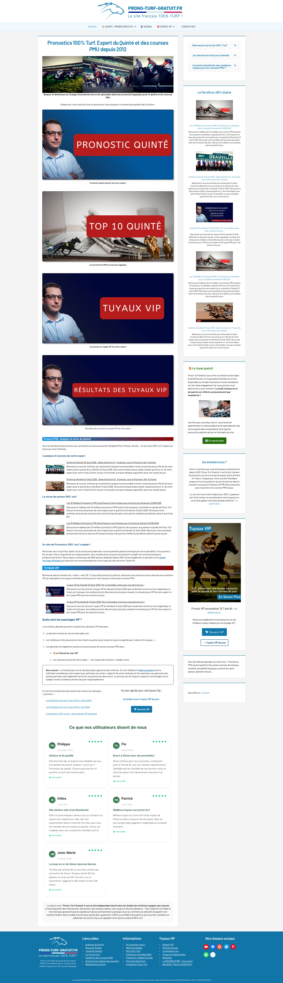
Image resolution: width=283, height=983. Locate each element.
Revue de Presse (93, 947)
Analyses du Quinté (94, 944)
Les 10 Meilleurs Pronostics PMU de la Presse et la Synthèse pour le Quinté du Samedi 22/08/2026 (112, 523)
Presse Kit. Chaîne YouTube (139, 957)
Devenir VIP (168, 944)
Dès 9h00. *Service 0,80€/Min (177, 964)
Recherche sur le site (95, 964)
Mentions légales (134, 947)
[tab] (214, 45)
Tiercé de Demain (93, 951)
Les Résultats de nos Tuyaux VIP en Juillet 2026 (69, 700)
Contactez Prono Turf (136, 964)
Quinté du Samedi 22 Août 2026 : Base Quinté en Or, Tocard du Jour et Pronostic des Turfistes (111, 462)
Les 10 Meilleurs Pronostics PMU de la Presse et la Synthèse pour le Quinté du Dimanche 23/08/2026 (113, 503)
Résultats (167, 957)
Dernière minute (170, 947)
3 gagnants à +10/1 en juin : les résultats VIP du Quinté (71, 713)
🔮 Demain (146, 26)
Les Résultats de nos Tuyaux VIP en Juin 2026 (68, 707)
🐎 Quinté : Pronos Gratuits (117, 26)
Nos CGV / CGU (133, 951)
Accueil (92, 26)
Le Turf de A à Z (92, 954)
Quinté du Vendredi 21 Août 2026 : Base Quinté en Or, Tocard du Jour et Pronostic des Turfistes (111, 479)
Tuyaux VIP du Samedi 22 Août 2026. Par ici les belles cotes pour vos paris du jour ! (105, 585)
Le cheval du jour (170, 951)
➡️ (214, 440)
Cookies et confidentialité (139, 954)
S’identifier (188, 26)
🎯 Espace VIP (164, 26)
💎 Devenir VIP (214, 632)
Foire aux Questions (135, 961)
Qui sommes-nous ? (136, 944)
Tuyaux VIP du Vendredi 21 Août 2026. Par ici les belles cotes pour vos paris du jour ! (105, 601)
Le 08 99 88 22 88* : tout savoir (177, 961)
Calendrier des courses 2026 (99, 957)
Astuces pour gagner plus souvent (102, 961)
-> (214, 642)
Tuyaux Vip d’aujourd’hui (174, 954)
